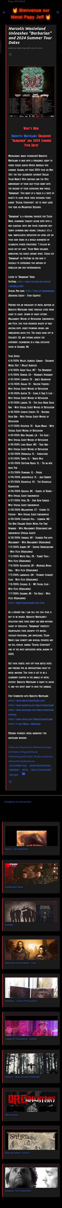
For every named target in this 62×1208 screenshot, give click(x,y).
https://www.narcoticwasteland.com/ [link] (26, 700)
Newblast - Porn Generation (18, 1191)
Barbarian (14, 770)
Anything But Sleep (14, 887)
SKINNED (9, 925)
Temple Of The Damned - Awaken (21, 1039)
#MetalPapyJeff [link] (17, 756)
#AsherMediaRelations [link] (21, 761)
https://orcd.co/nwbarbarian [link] (40, 291)
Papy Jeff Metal (16, 1)
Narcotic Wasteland (41, 770)
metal (25, 770)
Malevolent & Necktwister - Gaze (20, 963)
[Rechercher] (58, 12)
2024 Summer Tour (18, 766)
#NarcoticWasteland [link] (20, 747)
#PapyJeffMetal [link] (29, 751)
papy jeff (14, 775)
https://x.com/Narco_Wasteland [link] (24, 724)
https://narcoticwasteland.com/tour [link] (26, 603)
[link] (24, 136)
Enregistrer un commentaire (18, 801)
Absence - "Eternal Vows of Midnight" (23, 1077)
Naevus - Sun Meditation (16, 849)
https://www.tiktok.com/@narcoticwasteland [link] (30, 719)
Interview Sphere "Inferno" (17, 1153)
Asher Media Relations (40, 766)
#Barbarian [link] (38, 747)
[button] (10, 55)
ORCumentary (11, 1115)
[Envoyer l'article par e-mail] (23, 775)
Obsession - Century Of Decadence (21, 1001)
